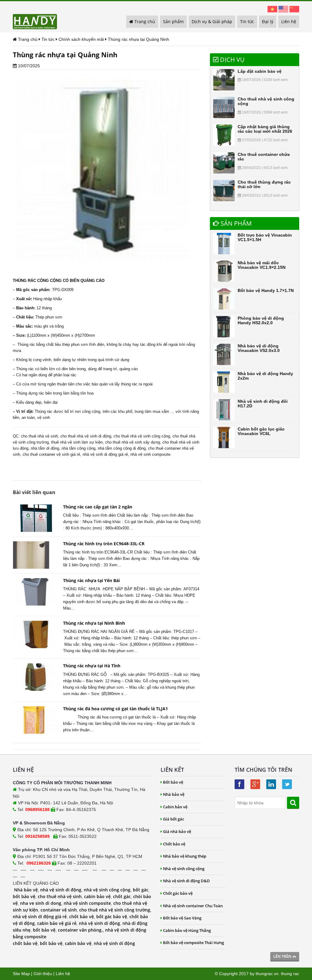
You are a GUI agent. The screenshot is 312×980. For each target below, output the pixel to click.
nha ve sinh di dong (40, 903)
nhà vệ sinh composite (87, 903)
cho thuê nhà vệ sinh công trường (114, 910)
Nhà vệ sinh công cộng (183, 868)
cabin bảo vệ (97, 896)
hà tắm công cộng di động (123, 448)
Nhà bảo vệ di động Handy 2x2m (265, 376)
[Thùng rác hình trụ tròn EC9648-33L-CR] (35, 555)
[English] (283, 8)
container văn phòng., (81, 930)
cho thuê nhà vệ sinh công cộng (142, 436)
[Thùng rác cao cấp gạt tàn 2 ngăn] (35, 518)
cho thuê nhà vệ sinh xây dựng (132, 442)
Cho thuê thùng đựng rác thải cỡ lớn (264, 184)
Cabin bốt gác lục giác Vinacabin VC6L (261, 431)
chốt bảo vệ (81, 916)
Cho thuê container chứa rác (264, 156)
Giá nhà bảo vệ (177, 831)
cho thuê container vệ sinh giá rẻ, (52, 454)
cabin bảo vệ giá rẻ (56, 923)
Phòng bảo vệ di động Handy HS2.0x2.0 (261, 320)
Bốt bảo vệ (173, 782)
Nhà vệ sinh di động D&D (186, 880)
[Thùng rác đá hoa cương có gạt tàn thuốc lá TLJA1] (35, 720)
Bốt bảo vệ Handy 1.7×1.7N (266, 290)
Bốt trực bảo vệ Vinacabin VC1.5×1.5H (265, 237)
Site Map (21, 973)
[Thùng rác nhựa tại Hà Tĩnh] (35, 677)
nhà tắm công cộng (78, 448)
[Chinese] (294, 8)
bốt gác (140, 890)
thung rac (290, 973)
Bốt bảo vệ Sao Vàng (182, 918)
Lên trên (282, 956)
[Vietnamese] (272, 8)
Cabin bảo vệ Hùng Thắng (187, 930)
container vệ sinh (59, 910)
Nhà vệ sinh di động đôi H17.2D (263, 403)
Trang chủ (144, 21)
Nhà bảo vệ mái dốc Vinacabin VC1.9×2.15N (261, 265)
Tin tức (247, 21)
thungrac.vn (267, 973)
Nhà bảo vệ (26, 890)
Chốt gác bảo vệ (178, 893)
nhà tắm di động (45, 448)
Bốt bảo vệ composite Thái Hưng (193, 942)
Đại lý (267, 21)
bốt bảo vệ (24, 896)
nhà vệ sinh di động (60, 890)
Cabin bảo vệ (175, 807)
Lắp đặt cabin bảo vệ (260, 71)
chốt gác (122, 896)
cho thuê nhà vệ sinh (39, 436)
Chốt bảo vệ (174, 844)
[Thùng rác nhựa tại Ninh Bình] (35, 634)
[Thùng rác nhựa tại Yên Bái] (35, 592)
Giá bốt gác (173, 819)
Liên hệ (288, 21)
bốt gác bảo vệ (111, 916)
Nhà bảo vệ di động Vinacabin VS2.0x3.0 (259, 348)
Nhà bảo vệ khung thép (184, 856)
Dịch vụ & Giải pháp (212, 21)
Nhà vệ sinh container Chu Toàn (193, 905)
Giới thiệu (43, 973)
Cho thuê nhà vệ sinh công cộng (266, 101)
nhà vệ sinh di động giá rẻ (105, 454)
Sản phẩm (173, 21)
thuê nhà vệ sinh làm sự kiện (77, 442)
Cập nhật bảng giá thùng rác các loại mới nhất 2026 (265, 129)
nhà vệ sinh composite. (151, 454)
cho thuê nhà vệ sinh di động (85, 436)
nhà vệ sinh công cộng (107, 890)
